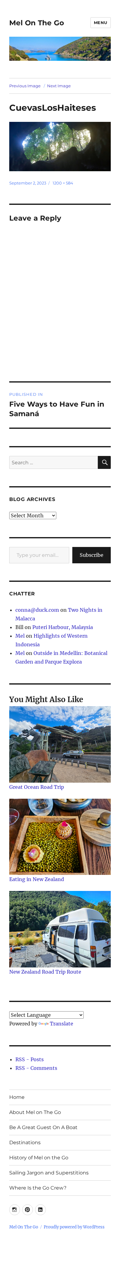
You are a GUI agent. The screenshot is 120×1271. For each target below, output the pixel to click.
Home (17, 1097)
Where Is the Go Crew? (37, 1188)
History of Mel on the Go (38, 1158)
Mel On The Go (36, 23)
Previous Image (25, 85)
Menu (100, 22)
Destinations (25, 1142)
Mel (20, 636)
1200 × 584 (63, 182)
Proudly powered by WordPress (74, 1227)
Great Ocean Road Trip (36, 787)
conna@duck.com (37, 610)
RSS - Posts (29, 1059)
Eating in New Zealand (36, 879)
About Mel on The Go (35, 1112)
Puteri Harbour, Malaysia (62, 627)
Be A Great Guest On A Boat (43, 1127)
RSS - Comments (36, 1068)
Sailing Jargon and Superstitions (49, 1173)
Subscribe (91, 555)
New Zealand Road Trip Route (45, 972)
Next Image (59, 85)
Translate (61, 1024)
